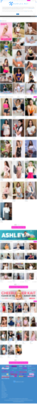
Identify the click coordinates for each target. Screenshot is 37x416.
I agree (18, 14)
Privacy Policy (25, 11)
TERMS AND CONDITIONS (31, 8)
